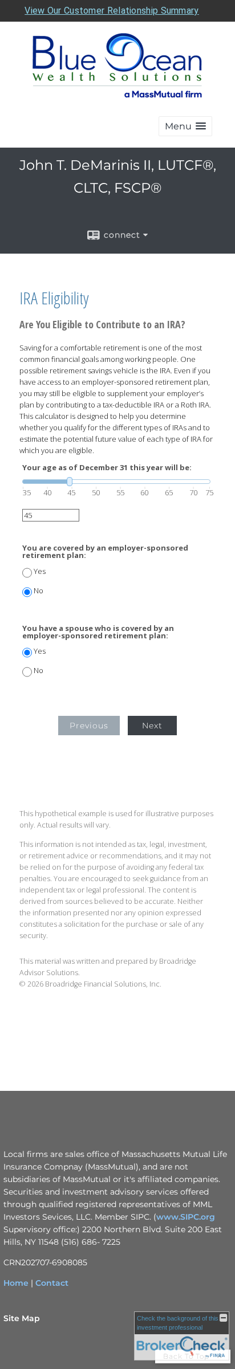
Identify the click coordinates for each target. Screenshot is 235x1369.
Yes (40, 571)
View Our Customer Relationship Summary (111, 10)
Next (152, 725)
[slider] (116, 481)
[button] (185, 126)
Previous (89, 725)
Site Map (21, 1318)
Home (16, 1283)
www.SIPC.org (185, 1217)
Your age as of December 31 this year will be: (107, 467)
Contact (51, 1283)
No (38, 590)
